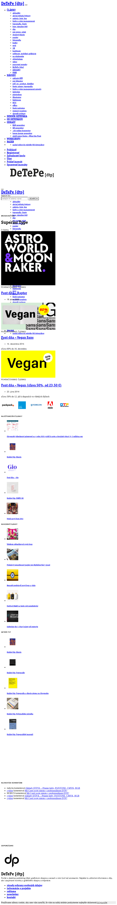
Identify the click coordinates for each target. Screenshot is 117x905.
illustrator (17, 97)
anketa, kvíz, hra (20, 19)
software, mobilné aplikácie (24, 54)
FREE (15, 73)
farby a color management (24, 21)
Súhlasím (102, 902)
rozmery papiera (20, 111)
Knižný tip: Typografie (16, 673)
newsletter (13, 894)
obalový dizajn (19, 35)
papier (15, 37)
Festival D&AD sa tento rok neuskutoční (22, 606)
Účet (9, 159)
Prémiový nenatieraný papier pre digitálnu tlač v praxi (28, 565)
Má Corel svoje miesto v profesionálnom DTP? (46, 790)
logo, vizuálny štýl (20, 27)
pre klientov (18, 81)
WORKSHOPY (13, 139)
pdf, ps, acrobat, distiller (23, 84)
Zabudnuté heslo (16, 156)
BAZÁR (10, 142)
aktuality (16, 13)
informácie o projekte (19, 888)
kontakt (11, 897)
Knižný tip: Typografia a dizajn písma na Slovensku (28, 693)
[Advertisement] (58, 759)
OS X (14, 103)
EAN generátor (19, 125)
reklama (11, 891)
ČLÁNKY (11, 10)
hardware (17, 51)
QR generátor (18, 128)
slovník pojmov (19, 114)
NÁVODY (11, 75)
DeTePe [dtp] (12, 4)
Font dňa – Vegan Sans (17, 337)
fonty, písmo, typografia (23, 87)
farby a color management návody (27, 89)
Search (34, 198)
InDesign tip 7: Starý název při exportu (22, 627)
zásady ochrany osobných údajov (24, 885)
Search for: (6, 195)
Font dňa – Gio (13, 478)
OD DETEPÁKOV (15, 119)
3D (14, 48)
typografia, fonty (20, 24)
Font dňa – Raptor (14, 293)
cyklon (10, 790)
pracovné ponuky (20, 65)
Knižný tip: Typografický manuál (20, 734)
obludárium (18, 59)
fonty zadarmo (19, 108)
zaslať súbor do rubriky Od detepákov (28, 145)
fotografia (17, 40)
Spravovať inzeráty (17, 165)
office (15, 105)
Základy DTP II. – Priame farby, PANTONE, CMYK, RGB (52, 788)
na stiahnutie (18, 56)
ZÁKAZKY (16, 70)
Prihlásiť (11, 150)
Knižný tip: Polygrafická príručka (20, 714)
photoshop (17, 95)
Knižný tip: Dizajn (14, 457)
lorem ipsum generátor (22, 133)
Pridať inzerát (14, 162)
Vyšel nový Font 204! (15, 519)
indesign (16, 92)
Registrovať (13, 153)
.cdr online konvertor (22, 131)
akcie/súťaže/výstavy (21, 16)
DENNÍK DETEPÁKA (17, 116)
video (15, 62)
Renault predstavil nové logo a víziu (21, 586)
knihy (15, 43)
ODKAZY (11, 122)
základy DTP (18, 78)
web (14, 46)
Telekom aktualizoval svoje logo (20, 544)
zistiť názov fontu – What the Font (27, 136)
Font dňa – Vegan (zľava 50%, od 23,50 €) (31, 385)
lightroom (17, 100)
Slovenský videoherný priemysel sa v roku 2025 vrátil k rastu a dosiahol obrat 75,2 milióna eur (45, 437)
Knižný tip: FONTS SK (15, 498)
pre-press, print (19, 32)
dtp (14, 29)
